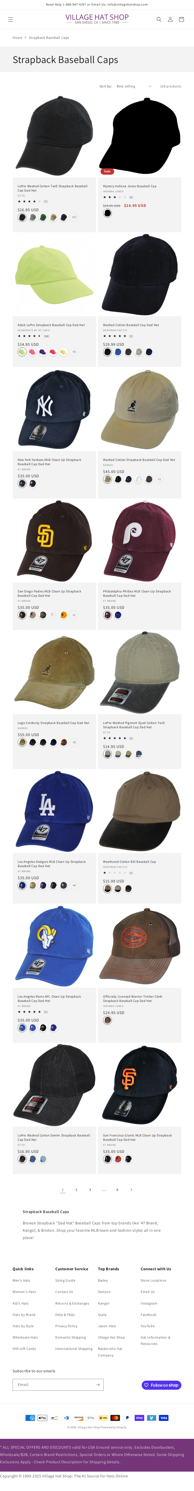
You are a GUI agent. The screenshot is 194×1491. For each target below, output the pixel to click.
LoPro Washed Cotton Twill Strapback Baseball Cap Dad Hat (52, 188)
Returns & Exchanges (72, 1303)
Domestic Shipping (70, 1337)
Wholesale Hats (25, 1337)
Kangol (104, 1303)
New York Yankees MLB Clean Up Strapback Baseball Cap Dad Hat (49, 462)
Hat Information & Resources (155, 1340)
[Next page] (131, 1189)
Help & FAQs (65, 1314)
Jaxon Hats (107, 1326)
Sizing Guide (65, 1280)
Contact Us (64, 1291)
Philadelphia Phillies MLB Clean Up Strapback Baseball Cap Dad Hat (137, 593)
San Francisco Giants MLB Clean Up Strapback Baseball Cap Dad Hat (137, 1137)
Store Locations (153, 1280)
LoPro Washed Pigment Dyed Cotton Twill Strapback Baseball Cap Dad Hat (134, 725)
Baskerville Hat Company (110, 1351)
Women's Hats (24, 1291)
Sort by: (106, 86)
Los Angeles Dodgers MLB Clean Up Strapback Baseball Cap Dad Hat (52, 864)
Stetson (104, 1291)
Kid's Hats (21, 1303)
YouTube (148, 1326)
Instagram (149, 1303)
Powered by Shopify (114, 1427)
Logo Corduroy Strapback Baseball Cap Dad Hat (53, 723)
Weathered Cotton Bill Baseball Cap (129, 862)
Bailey (103, 1280)
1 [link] (63, 1189)
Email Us (148, 1291)
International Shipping (73, 1348)
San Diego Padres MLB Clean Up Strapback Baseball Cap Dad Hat (49, 593)
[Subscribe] (97, 1385)
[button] (10, 19)
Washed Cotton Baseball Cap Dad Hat (131, 325)
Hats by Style (23, 1326)
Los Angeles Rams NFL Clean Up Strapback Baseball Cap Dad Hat (49, 999)
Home (17, 37)
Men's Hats (21, 1280)
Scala (102, 1314)
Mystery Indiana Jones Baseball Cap (129, 186)
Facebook (149, 1314)
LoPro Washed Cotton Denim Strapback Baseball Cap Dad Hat (54, 1137)
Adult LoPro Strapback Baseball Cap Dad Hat (51, 325)
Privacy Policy (66, 1326)
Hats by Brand (24, 1314)
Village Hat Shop (111, 1337)
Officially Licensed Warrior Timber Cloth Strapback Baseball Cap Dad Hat (132, 999)
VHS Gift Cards (24, 1348)
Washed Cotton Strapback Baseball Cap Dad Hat (139, 460)
